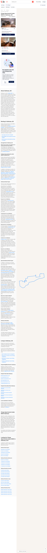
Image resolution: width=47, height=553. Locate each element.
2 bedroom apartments (9, 172)
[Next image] (14, 22)
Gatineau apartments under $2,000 (6, 492)
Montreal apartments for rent (5, 375)
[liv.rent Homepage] (3, 2)
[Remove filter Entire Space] (9, 7)
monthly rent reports (6, 151)
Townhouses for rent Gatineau (5, 452)
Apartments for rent (9, 191)
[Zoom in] (45, 548)
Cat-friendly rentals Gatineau (5, 476)
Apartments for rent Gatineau (5, 449)
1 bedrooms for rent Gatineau (5, 461)
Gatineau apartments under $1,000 (6, 489)
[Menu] (44, 2)
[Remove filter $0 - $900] (14, 7)
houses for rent (10, 200)
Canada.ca (7, 407)
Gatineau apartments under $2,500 (6, 494)
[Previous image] (2, 22)
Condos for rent (4, 239)
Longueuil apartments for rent (5, 383)
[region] (32, 280)
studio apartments (12, 173)
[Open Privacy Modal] (7, 2)
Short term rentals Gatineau (5, 482)
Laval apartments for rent (5, 377)
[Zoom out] (45, 550)
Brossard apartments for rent (5, 381)
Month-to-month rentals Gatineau (6, 483)
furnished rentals (4, 284)
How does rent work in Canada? (7, 134)
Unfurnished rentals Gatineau (5, 471)
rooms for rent (7, 313)
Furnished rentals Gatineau (5, 470)
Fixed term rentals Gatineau (5, 485)
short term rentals (8, 179)
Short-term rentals (4, 301)
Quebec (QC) (10, 93)
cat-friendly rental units (5, 272)
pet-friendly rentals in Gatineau (6, 270)
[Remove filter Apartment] (4, 7)
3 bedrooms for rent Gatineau (5, 464)
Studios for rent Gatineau (4, 459)
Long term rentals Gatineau (5, 480)
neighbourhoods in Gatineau (9, 371)
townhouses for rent (9, 219)
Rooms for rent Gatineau (4, 455)
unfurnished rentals (5, 178)
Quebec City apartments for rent (6, 378)
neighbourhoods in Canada (6, 167)
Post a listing (38, 1)
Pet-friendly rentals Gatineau (5, 473)
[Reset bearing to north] (45, 551)
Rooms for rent (11, 252)
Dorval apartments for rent (5, 380)
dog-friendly (11, 271)
